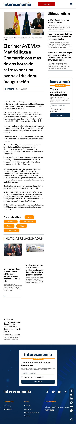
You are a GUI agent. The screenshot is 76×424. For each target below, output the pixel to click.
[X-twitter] (47, 391)
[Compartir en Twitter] (71, 395)
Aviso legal (27, 409)
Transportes (11, 230)
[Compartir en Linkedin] (71, 399)
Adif (29, 217)
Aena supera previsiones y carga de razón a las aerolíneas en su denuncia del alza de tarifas (12, 325)
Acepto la (33, 377)
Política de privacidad (31, 412)
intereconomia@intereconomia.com (57, 407)
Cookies (27, 416)
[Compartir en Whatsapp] (71, 403)
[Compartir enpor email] (71, 407)
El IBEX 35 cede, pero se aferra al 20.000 (58, 21)
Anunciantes (8, 409)
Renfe (9, 226)
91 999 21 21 (49, 410)
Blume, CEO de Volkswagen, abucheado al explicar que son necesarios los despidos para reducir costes (60, 56)
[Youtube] (59, 391)
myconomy (7, 406)
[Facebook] (53, 391)
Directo (46, 4)
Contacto (27, 406)
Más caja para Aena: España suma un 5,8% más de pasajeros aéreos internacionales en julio (12, 275)
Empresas (9, 89)
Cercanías (10, 221)
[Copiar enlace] (71, 411)
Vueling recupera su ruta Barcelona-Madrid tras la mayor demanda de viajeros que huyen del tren (35, 270)
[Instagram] (65, 391)
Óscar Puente (28, 221)
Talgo (22, 226)
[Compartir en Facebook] (71, 391)
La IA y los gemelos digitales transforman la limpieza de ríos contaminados (60, 36)
